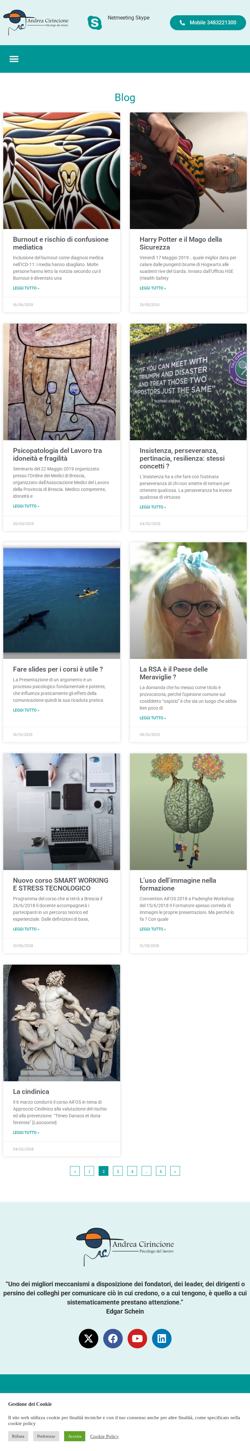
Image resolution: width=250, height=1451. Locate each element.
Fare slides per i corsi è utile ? (58, 669)
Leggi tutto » (26, 288)
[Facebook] (113, 1338)
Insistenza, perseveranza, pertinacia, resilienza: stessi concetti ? (182, 458)
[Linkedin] (162, 1338)
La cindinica (31, 1092)
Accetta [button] (74, 1436)
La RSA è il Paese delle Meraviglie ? (174, 673)
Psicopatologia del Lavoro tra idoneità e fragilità (57, 454)
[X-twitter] (88, 1338)
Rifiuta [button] (18, 1436)
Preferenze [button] (46, 1436)
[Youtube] (137, 1338)
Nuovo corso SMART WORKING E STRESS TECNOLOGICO (60, 884)
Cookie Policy (104, 1436)
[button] (14, 59)
